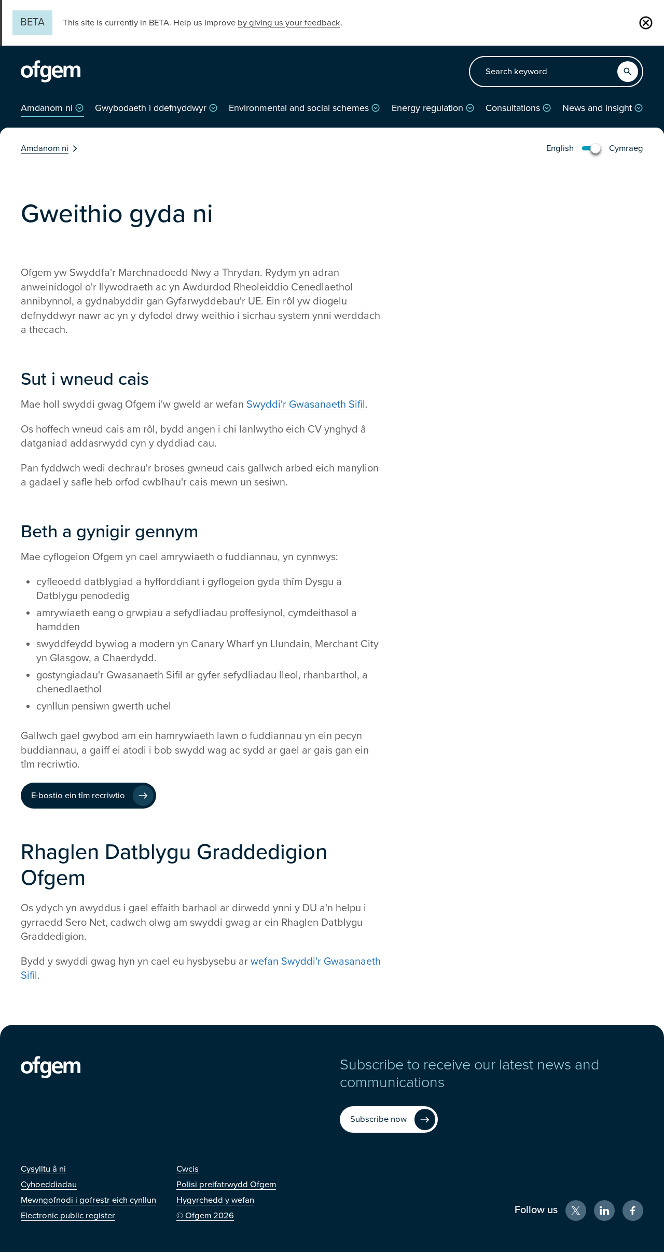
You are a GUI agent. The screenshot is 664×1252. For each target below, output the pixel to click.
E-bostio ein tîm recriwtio (78, 795)
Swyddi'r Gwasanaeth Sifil (305, 404)
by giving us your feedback (289, 23)
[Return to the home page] (50, 71)
